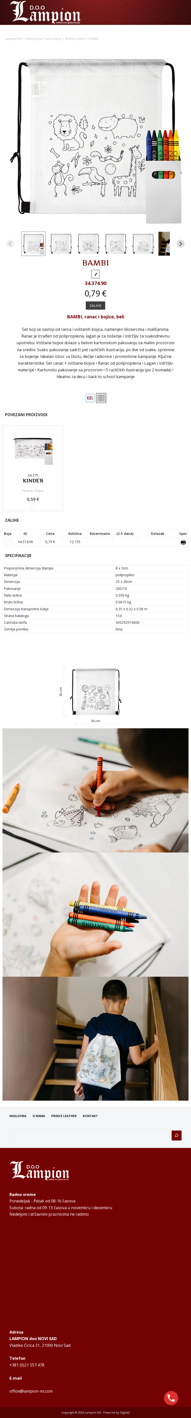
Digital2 (125, 1412)
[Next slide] (181, 244)
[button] (33, 243)
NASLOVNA (17, 1116)
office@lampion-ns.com (31, 1391)
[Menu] (179, 12)
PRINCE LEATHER (64, 1116)
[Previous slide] (10, 244)
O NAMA (39, 1116)
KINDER (33, 481)
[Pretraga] (177, 1135)
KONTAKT (90, 1116)
